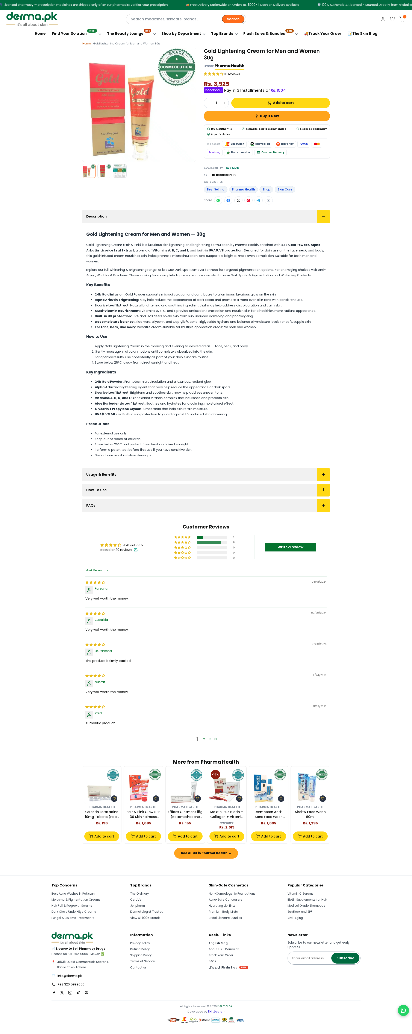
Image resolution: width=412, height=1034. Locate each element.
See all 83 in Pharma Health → (206, 853)
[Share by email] (269, 200)
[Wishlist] (392, 19)
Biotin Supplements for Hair (307, 900)
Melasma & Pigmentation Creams (76, 900)
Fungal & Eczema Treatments (73, 918)
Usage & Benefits (101, 474)
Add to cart (283, 102)
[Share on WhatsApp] (218, 200)
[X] (62, 992)
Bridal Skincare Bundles (225, 918)
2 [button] (204, 739)
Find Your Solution (73, 32)
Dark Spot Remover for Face (196, 270)
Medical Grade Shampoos (306, 906)
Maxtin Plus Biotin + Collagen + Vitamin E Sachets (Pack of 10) (226, 814)
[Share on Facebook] (228, 200)
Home (40, 33)
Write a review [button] (290, 547)
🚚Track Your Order (322, 33)
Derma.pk (224, 1006)
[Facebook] (54, 992)
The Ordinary (139, 894)
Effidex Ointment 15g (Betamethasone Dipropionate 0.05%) (185, 814)
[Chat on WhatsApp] (403, 1010)
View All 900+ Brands (145, 918)
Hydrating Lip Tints (222, 906)
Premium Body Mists (223, 912)
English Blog (218, 943)
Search (233, 19)
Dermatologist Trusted (146, 912)
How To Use (96, 489)
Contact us (138, 967)
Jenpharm (137, 906)
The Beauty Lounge (128, 32)
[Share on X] (238, 200)
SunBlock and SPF (300, 912)
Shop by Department (181, 33)
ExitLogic (215, 1012)
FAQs (90, 505)
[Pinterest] (86, 992)
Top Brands (222, 33)
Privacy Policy (140, 943)
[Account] (383, 19)
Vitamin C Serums (300, 894)
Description (96, 216)
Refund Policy (140, 949)
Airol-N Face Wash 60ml (310, 814)
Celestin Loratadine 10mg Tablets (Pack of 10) (101, 814)
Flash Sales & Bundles (267, 32)
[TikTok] (78, 992)
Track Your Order (221, 955)
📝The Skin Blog (362, 33)
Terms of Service (142, 961)
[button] (214, 74)
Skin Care (285, 189)
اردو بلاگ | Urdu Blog (228, 967)
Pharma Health (229, 65)
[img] (95, 582)
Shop (266, 189)
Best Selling (215, 189)
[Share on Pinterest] (248, 200)
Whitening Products (296, 275)
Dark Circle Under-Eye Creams (74, 912)
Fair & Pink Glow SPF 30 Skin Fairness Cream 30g (143, 814)
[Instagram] (70, 992)
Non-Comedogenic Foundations (232, 894)
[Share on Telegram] (258, 200)
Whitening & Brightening (128, 270)
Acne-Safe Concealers (225, 900)
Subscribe (345, 958)
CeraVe (135, 900)
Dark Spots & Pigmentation (252, 275)
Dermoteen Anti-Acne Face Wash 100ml (268, 814)
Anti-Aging (295, 918)
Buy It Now (269, 115)
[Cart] (402, 19)
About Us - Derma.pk (224, 949)
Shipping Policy (141, 955)
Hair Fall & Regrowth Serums (72, 906)
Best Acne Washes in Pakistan (73, 894)
